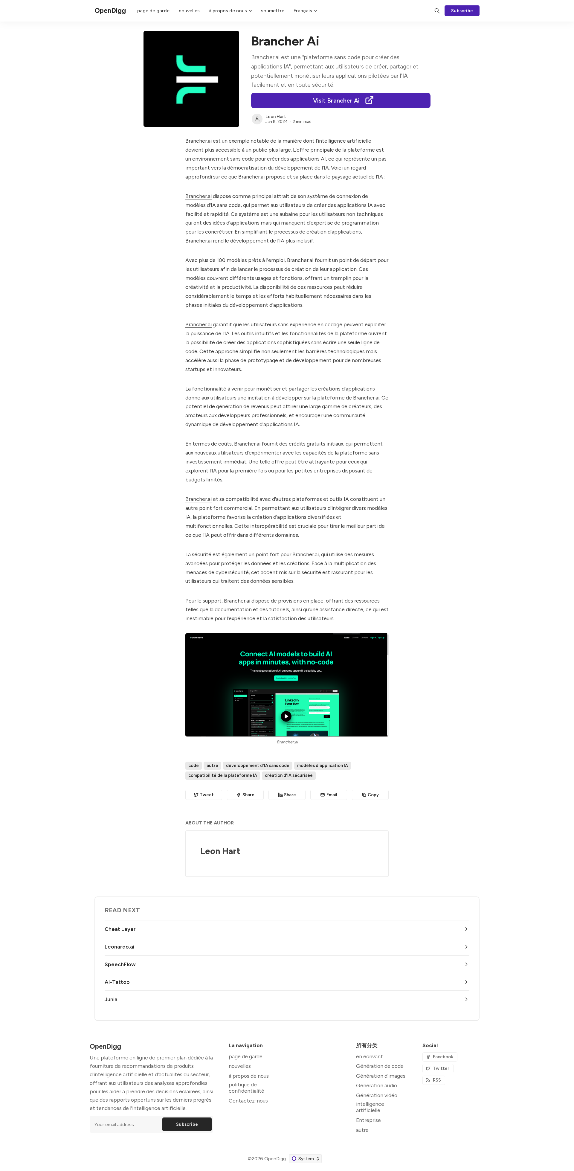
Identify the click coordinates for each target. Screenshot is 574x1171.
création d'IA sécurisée (289, 775)
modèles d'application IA (322, 765)
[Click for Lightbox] (287, 684)
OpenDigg (275, 1158)
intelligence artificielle (370, 1107)
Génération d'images (380, 1076)
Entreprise (368, 1120)
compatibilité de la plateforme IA (222, 775)
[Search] (437, 10)
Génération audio (376, 1085)
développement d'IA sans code (257, 765)
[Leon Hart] (257, 119)
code (193, 765)
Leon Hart (275, 116)
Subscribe (462, 10)
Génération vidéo (376, 1095)
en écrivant (369, 1056)
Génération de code (380, 1066)
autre (212, 765)
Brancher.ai (198, 141)
